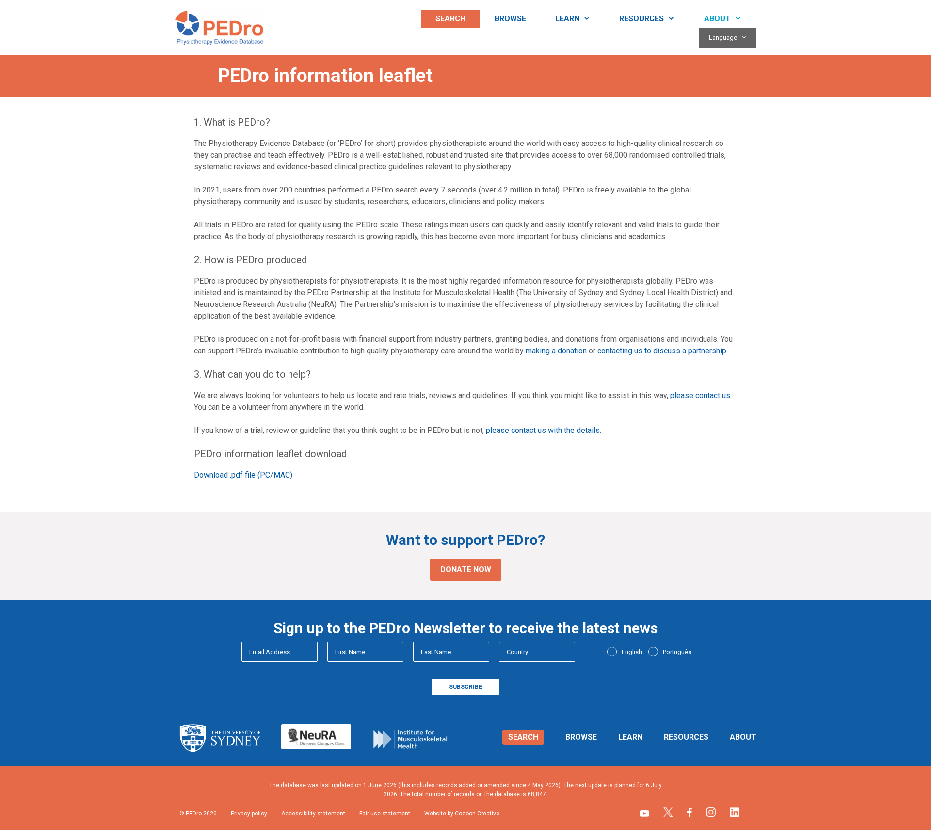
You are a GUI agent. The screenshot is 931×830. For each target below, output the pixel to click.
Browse (510, 18)
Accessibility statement (313, 813)
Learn (567, 18)
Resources (641, 18)
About (717, 18)
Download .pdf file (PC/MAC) (243, 474)
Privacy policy (249, 813)
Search (450, 18)
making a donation (556, 350)
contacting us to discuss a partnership (661, 350)
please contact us (700, 395)
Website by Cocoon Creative (461, 813)
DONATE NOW (465, 569)
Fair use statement (384, 813)
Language (723, 37)
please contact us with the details (543, 430)
